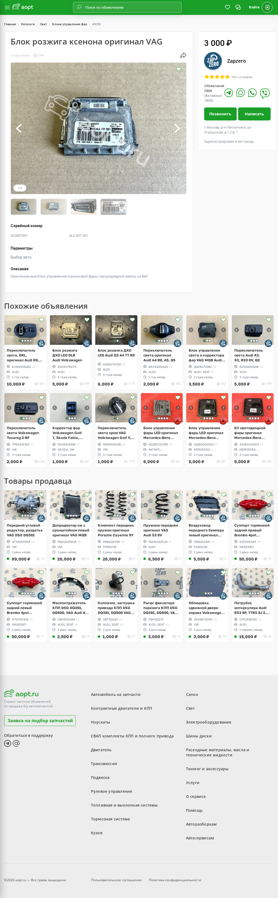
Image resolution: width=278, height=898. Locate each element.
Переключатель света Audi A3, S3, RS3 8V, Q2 (248, 355)
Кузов (96, 832)
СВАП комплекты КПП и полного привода (132, 735)
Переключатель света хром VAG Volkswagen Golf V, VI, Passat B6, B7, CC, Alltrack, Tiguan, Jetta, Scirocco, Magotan (116, 433)
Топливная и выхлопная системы (124, 805)
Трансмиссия (104, 763)
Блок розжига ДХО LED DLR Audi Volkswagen (67, 355)
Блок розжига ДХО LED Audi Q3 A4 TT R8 (116, 352)
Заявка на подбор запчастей (40, 721)
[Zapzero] (41, 343)
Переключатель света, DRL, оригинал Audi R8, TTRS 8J (23, 355)
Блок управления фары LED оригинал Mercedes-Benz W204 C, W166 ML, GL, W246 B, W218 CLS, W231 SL (206, 433)
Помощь (194, 810)
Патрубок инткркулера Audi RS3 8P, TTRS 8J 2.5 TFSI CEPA (251, 608)
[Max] (240, 92)
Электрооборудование (209, 722)
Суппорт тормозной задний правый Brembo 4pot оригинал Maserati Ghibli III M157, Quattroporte (252, 530)
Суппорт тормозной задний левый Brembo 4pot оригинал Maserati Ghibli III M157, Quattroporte (24, 608)
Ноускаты (100, 722)
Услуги (193, 782)
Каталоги (28, 24)
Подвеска (100, 777)
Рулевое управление (111, 791)
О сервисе (196, 796)
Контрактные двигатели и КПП (121, 708)
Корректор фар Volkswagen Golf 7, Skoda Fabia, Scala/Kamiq (67, 433)
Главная (10, 24)
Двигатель (101, 749)
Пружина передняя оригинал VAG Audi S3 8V (160, 530)
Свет (43, 24)
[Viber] (265, 93)
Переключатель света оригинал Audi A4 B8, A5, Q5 (159, 355)
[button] (19, 128)
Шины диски (199, 735)
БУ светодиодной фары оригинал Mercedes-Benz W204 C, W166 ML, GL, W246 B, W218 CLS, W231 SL (250, 433)
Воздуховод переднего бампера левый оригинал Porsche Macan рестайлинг (206, 530)
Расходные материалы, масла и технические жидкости (217, 752)
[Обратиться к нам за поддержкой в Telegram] (7, 743)
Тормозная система (110, 818)
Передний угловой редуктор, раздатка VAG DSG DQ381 (25, 530)
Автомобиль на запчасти (116, 694)
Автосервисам (200, 837)
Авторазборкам (201, 824)
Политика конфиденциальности (175, 880)
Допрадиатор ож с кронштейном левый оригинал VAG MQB (70, 530)
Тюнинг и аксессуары (207, 768)
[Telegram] (228, 92)
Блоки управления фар (69, 24)
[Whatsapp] (252, 92)
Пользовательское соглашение (116, 880)
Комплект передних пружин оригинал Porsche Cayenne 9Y (116, 530)
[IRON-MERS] (177, 421)
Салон (192, 694)
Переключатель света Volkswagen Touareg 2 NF (23, 433)
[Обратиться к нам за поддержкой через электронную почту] (16, 743)
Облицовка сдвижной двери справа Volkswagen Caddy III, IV (206, 608)
